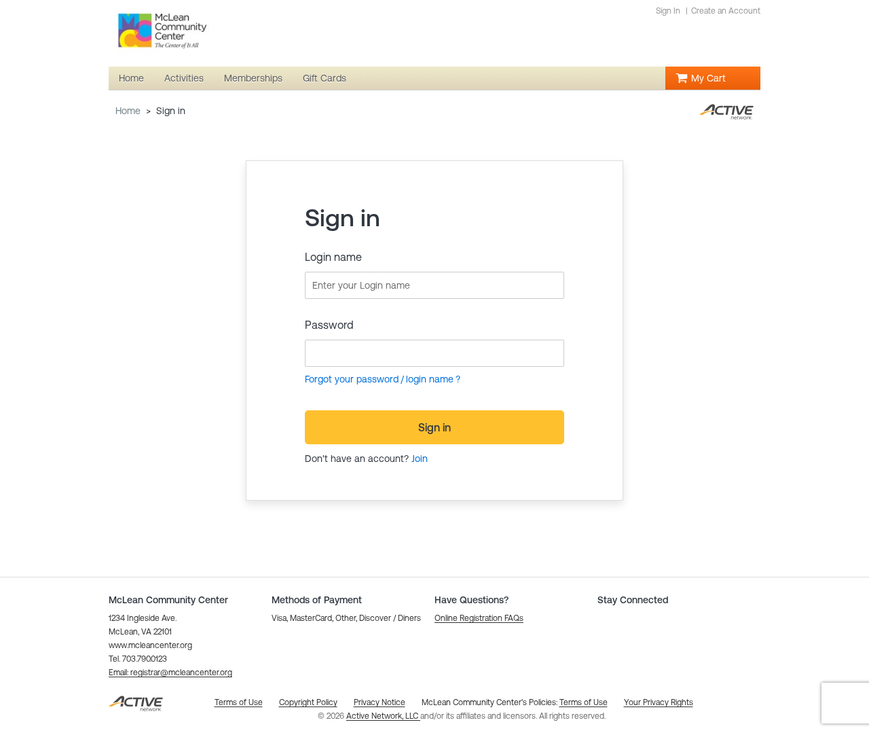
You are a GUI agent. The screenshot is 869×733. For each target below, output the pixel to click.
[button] (170, 672)
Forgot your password (352, 379)
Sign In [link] (668, 11)
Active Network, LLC (383, 716)
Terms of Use (583, 702)
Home (128, 110)
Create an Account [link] (725, 11)
